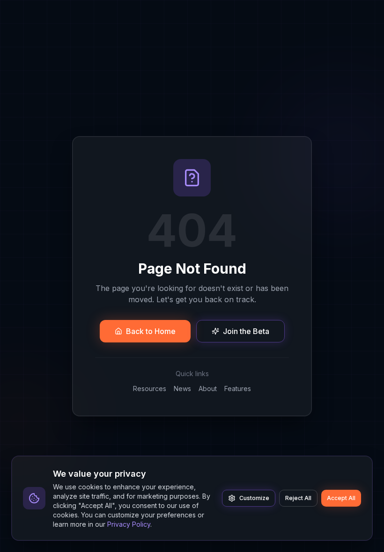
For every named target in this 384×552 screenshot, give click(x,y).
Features (237, 388)
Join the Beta (246, 331)
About (208, 388)
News (182, 388)
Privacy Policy (128, 524)
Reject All (298, 497)
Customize (254, 497)
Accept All (341, 497)
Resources (149, 388)
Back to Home (151, 331)
